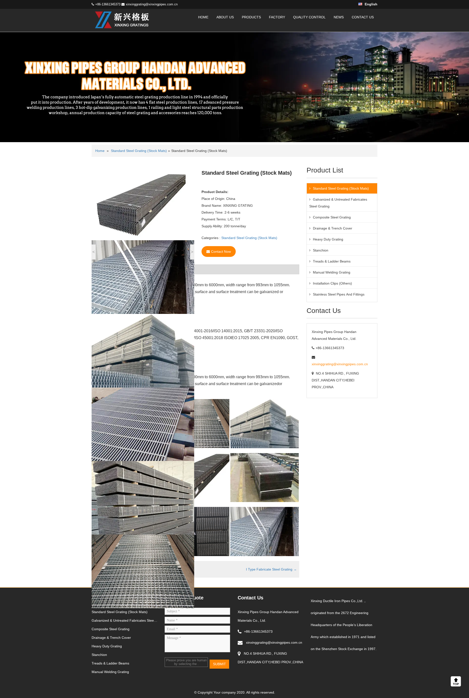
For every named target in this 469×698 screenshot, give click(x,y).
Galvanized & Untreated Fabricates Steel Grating (338, 202)
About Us (225, 17)
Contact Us (363, 17)
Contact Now (221, 251)
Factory (277, 17)
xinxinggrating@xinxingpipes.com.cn (152, 4)
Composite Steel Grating (332, 217)
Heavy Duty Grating (328, 239)
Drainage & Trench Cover (332, 228)
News (339, 17)
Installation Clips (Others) (332, 283)
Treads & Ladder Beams (332, 261)
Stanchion (320, 250)
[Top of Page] (457, 681)
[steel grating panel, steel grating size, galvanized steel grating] (122, 20)
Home (203, 17)
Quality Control (309, 17)
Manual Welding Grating (331, 272)
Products (251, 17)
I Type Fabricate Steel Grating (271, 569)
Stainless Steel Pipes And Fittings (338, 294)
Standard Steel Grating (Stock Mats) (139, 151)
